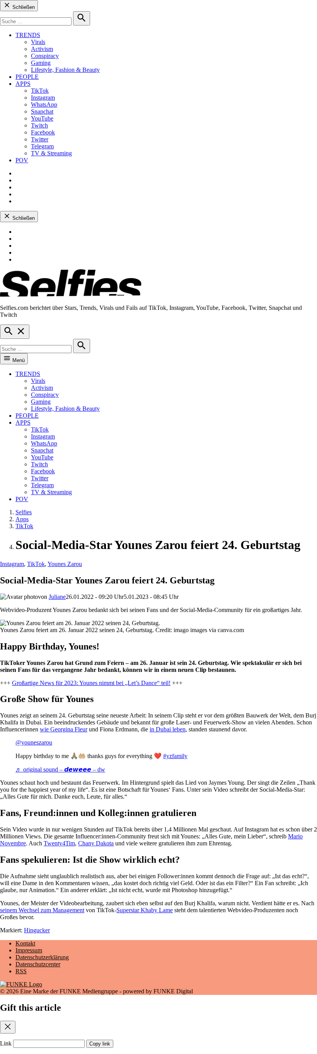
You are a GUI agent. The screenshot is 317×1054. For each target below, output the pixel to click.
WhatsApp (44, 104)
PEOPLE (27, 76)
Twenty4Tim (59, 843)
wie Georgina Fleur (63, 729)
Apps (22, 519)
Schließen (23, 7)
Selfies (23, 512)
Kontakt (25, 943)
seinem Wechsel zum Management (42, 910)
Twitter (39, 139)
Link (6, 1043)
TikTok (40, 90)
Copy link (99, 1044)
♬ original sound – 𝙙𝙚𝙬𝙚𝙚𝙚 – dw (60, 769)
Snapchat (42, 111)
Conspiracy (45, 56)
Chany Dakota (96, 843)
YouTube (42, 118)
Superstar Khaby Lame (144, 910)
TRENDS (27, 35)
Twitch (39, 125)
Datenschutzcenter (37, 964)
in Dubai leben (168, 729)
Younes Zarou (65, 564)
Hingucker (37, 930)
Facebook (43, 132)
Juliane (57, 596)
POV (21, 160)
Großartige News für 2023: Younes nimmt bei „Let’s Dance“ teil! (91, 683)
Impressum (28, 950)
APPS (23, 83)
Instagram (43, 97)
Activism (42, 49)
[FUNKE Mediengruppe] (21, 984)
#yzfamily (175, 756)
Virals (38, 42)
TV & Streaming (51, 153)
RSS (21, 971)
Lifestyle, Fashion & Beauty (65, 69)
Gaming (41, 63)
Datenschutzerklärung (42, 957)
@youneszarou (33, 742)
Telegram (42, 146)
